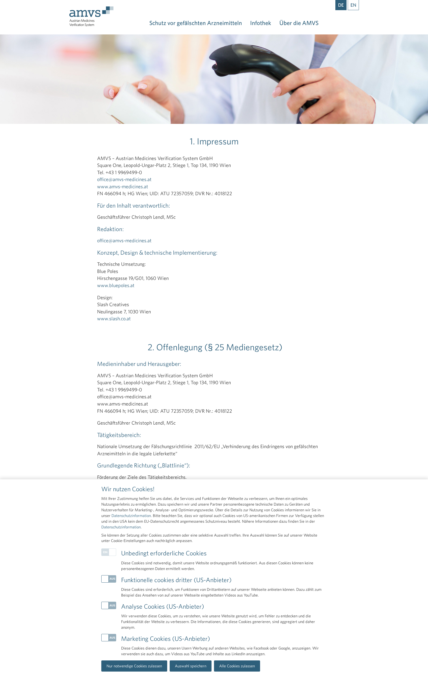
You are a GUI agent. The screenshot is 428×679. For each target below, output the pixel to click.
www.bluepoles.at (115, 285)
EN (353, 5)
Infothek (260, 22)
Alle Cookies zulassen (237, 666)
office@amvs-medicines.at (124, 179)
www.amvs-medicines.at (122, 186)
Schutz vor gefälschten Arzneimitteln (195, 22)
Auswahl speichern (190, 666)
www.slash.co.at (114, 318)
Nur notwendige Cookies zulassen (134, 666)
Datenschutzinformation (131, 515)
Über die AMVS (299, 22)
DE (341, 5)
